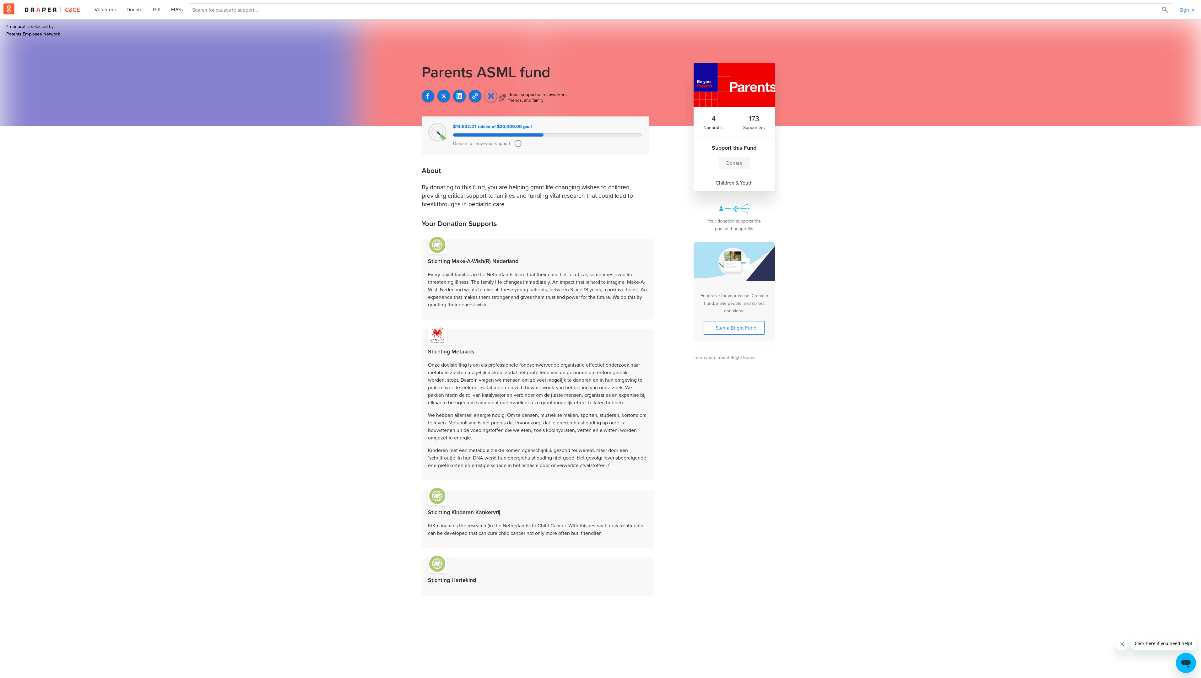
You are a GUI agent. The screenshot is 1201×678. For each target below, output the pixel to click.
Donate (135, 9)
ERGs (177, 9)
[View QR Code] (490, 96)
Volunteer (105, 9)
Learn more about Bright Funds (724, 357)
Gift (157, 9)
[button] (475, 96)
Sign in (1186, 9)
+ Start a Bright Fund (734, 327)
